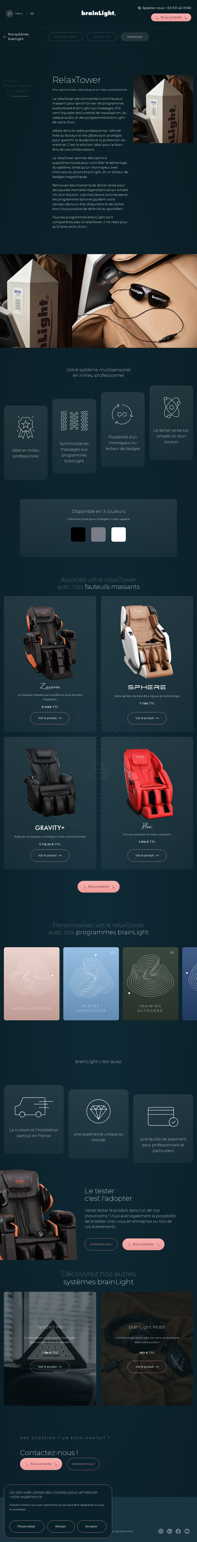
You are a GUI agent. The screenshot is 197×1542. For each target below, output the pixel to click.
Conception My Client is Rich (117, 1531)
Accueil (11, 80)
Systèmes (18, 91)
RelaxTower (21, 96)
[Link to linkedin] (169, 1531)
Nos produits (19, 85)
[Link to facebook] (178, 1531)
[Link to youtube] (187, 1531)
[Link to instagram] (161, 1531)
